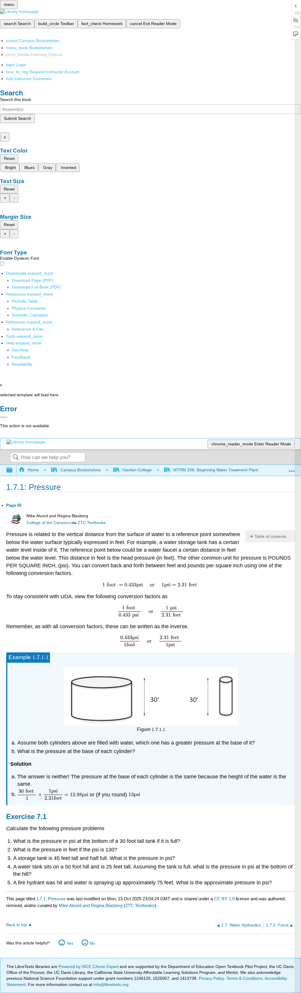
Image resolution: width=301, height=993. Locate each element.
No (92, 943)
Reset (9, 158)
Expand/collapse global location (292, 468)
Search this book (15, 99)
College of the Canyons (48, 522)
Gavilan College (137, 470)
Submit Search (17, 118)
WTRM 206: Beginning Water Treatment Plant (215, 470)
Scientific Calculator (30, 315)
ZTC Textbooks (92, 522)
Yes (69, 943)
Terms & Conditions (244, 978)
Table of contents (270, 536)
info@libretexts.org (110, 984)
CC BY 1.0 (224, 898)
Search (15, 457)
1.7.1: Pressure (51, 898)
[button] (21, 357)
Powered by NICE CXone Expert (89, 966)
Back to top (16, 925)
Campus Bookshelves (80, 470)
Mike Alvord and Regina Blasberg (91, 905)
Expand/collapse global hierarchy (13, 470)
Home (33, 470)
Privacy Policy (211, 978)
